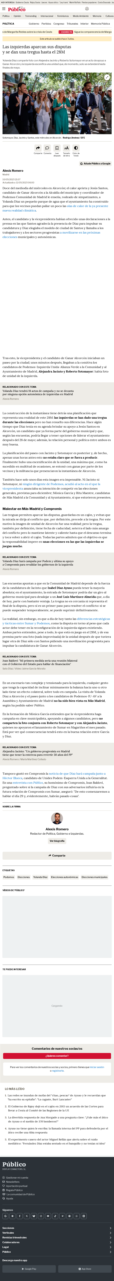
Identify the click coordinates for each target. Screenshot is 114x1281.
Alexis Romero (13, 170)
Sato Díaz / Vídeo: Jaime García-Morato (24, 668)
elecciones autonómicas (64, 877)
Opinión (17, 16)
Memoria (97, 16)
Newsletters (12, 1181)
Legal (5, 1247)
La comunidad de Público (20, 1194)
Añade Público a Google (97, 163)
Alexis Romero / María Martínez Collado (24, 759)
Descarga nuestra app (14, 1260)
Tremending (31, 16)
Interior (84, 23)
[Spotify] (69, 1216)
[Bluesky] (34, 1216)
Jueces (44, 2)
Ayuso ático (53, 2)
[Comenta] (47, 148)
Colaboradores (10, 1242)
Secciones (8, 1228)
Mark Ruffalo (75, 2)
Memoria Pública (100, 23)
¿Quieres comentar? (57, 1055)
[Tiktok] (55, 1216)
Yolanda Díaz (40, 877)
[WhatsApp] (77, 1216)
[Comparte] (38, 148)
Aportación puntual (16, 1186)
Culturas (110, 16)
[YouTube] (48, 1216)
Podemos (8, 877)
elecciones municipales (94, 877)
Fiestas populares (89, 2)
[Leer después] (57, 148)
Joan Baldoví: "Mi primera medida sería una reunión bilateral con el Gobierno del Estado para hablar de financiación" (40, 662)
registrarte (58, 1070)
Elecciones (24, 877)
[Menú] (3, 9)
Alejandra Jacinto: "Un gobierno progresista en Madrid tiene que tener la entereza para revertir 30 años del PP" (38, 753)
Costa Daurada (104, 2)
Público (14, 1165)
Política (6, 16)
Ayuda (9, 1198)
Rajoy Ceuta (35, 2)
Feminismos (63, 16)
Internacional (47, 16)
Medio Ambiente (81, 16)
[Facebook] (20, 1216)
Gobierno (34, 23)
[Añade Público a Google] (5, 1216)
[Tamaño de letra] (66, 148)
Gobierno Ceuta (22, 2)
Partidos (46, 23)
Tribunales (72, 23)
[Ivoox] (84, 1216)
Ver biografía (57, 841)
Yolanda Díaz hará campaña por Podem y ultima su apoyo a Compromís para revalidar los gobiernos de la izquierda (38, 562)
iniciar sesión (97, 1067)
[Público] (51, 9)
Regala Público (14, 1190)
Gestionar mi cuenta (17, 1177)
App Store (86, 1269)
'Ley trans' (64, 2)
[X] (27, 1216)
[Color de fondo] (76, 148)
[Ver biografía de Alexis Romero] (57, 818)
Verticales (8, 1232)
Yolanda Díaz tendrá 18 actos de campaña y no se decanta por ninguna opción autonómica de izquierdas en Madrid (38, 392)
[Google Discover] (12, 1216)
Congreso (58, 23)
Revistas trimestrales (14, 1237)
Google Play (30, 1269)
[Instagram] (41, 1216)
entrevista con (28, 782)
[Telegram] (62, 1216)
